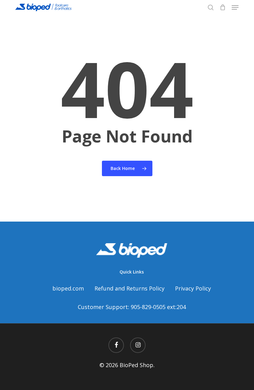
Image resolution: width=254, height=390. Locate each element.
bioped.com (68, 288)
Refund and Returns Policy (129, 288)
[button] (235, 7)
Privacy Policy (193, 288)
